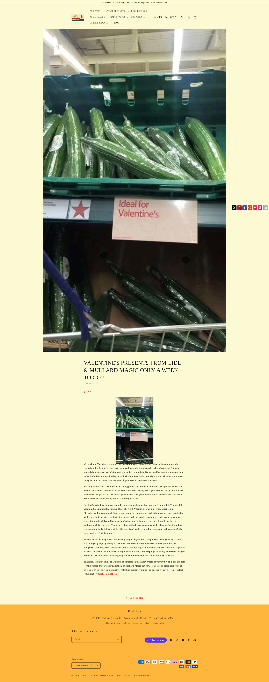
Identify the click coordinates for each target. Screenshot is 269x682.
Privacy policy (130, 675)
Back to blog (137, 597)
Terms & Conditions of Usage (162, 618)
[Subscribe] (118, 639)
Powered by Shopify (100, 675)
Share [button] (88, 392)
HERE (104, 574)
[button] (96, 11)
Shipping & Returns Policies (117, 623)
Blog (147, 623)
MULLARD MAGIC (85, 675)
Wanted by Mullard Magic (135, 618)
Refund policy (158, 623)
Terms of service (144, 675)
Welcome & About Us (111, 618)
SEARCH (95, 618)
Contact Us (137, 623)
